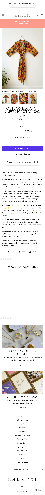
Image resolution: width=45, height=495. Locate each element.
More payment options (22, 154)
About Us (22, 454)
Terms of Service (22, 443)
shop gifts (22, 408)
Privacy (22, 458)
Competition (22, 431)
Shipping (19, 119)
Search (22, 416)
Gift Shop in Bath (22, 420)
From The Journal (22, 462)
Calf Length (29, 131)
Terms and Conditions (22, 424)
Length (22, 127)
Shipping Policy (22, 439)
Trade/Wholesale (22, 450)
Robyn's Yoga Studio (22, 435)
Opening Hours (22, 447)
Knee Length (16, 131)
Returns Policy (22, 427)
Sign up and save (22, 469)
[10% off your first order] (22, 336)
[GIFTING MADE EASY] (22, 382)
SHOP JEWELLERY (22, 365)
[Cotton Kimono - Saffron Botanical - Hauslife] (22, 89)
